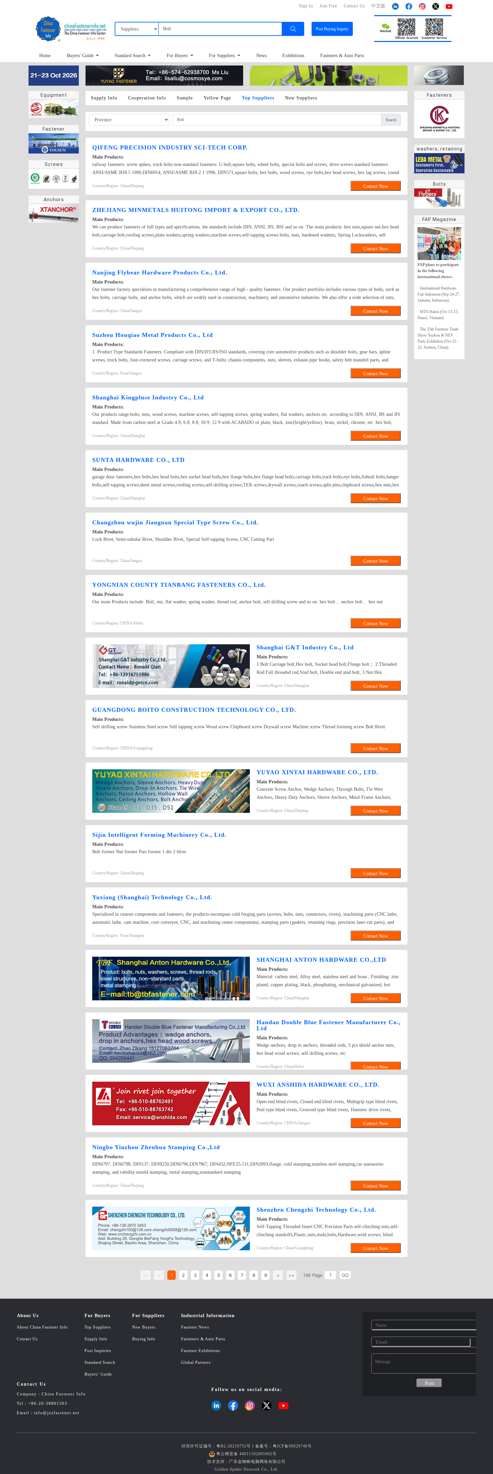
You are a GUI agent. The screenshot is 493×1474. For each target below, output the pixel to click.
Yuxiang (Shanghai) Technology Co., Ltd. (152, 897)
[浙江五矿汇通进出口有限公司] (328, 75)
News (261, 55)
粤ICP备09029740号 (292, 1446)
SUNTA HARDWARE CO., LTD (138, 460)
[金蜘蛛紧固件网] (54, 75)
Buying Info (143, 1339)
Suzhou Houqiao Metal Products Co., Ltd (152, 335)
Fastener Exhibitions (200, 1350)
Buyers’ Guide (98, 1374)
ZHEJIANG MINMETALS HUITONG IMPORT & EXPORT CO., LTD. (196, 210)
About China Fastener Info (42, 1327)
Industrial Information (208, 1315)
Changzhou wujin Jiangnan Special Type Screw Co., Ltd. (175, 522)
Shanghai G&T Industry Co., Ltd (305, 647)
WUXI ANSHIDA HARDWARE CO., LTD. (318, 1085)
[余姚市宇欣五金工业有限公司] (164, 75)
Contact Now (375, 186)
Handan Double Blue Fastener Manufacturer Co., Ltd (329, 1025)
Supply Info (96, 1339)
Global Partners (196, 1362)
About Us (28, 1315)
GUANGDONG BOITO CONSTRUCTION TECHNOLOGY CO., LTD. (194, 710)
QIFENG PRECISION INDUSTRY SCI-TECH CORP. (170, 147)
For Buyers (178, 55)
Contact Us (27, 1339)
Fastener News (195, 1327)
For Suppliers (222, 55)
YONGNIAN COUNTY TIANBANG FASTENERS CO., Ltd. (179, 585)
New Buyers (144, 1327)
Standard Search (131, 55)
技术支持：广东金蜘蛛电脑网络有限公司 (246, 1461)
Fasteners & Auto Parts (342, 55)
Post (332, 29)
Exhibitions (293, 55)
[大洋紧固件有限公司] (439, 75)
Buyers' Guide (81, 55)
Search (391, 120)
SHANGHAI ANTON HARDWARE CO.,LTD (321, 960)
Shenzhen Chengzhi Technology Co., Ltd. (316, 1210)
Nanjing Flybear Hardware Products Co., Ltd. (159, 272)
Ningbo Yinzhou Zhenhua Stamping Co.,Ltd (156, 1147)
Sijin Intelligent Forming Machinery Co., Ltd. (159, 835)
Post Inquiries (98, 1350)
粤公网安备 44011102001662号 (246, 1453)
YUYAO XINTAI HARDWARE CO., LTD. (317, 772)
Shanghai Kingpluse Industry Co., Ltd (148, 397)
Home (45, 55)
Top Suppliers (98, 1327)
